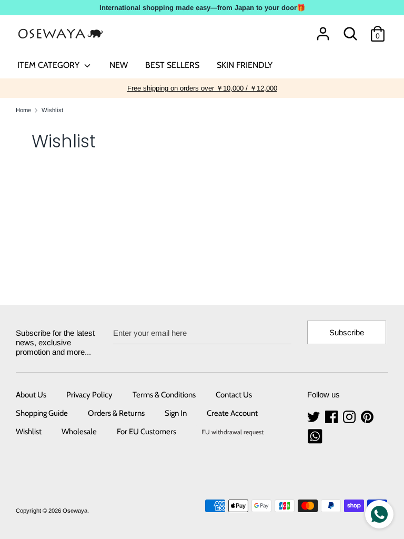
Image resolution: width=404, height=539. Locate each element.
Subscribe (346, 332)
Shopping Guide (42, 413)
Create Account (232, 413)
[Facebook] (332, 417)
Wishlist (29, 431)
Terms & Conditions (164, 395)
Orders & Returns (116, 413)
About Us (31, 395)
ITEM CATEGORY (49, 65)
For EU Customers (146, 431)
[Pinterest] (368, 417)
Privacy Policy (89, 395)
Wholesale (79, 431)
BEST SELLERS (172, 65)
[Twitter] (314, 417)
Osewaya (75, 510)
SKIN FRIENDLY (244, 65)
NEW (118, 65)
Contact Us (234, 395)
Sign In (176, 413)
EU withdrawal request (232, 432)
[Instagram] (350, 417)
